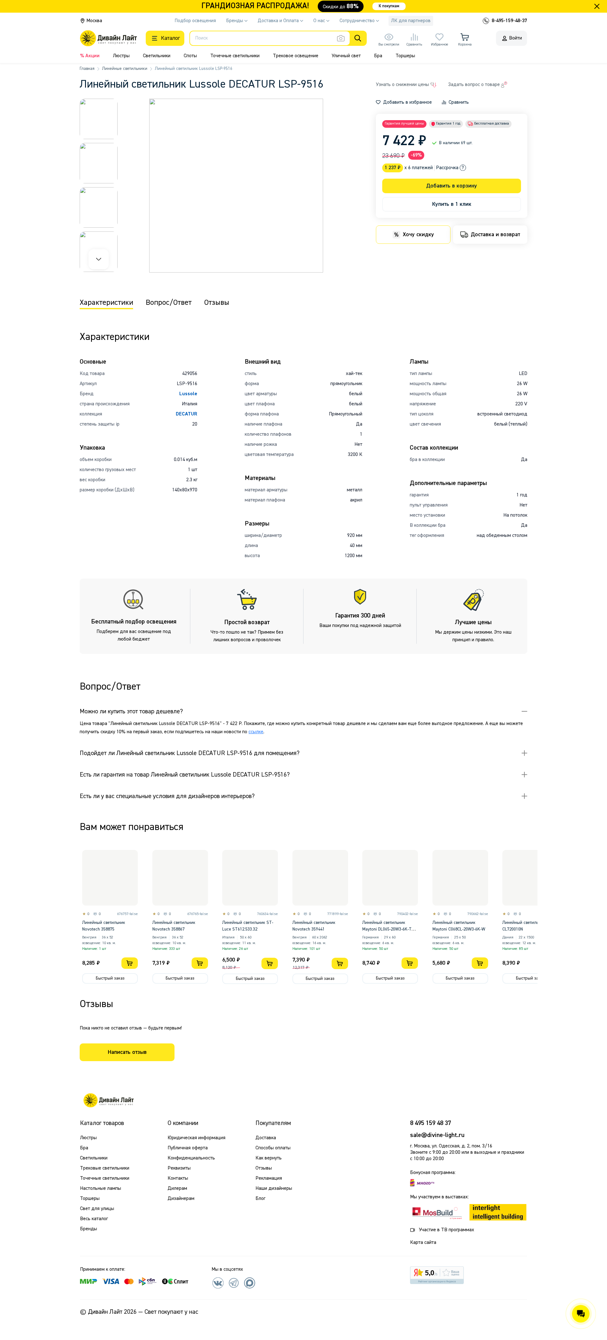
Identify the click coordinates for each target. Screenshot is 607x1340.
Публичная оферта (188, 1148)
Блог (260, 1198)
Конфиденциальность (191, 1158)
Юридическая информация (196, 1137)
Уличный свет (346, 55)
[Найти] (358, 38)
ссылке (255, 732)
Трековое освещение (295, 55)
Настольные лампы (100, 1188)
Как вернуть (268, 1158)
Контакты (178, 1178)
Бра (378, 55)
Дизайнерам (181, 1198)
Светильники (156, 55)
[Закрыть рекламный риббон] (597, 6)
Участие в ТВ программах (446, 1229)
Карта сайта (423, 1242)
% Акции (90, 55)
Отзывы (263, 1168)
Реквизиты (179, 1168)
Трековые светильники (104, 1168)
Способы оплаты (273, 1148)
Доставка (265, 1137)
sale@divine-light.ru (437, 1135)
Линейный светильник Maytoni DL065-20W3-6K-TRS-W (390, 929)
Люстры (121, 55)
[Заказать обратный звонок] (486, 21)
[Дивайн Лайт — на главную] (108, 1100)
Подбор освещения (195, 20)
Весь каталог (94, 1218)
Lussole (188, 393)
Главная (87, 68)
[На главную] (108, 38)
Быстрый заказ (110, 978)
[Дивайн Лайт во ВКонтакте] (218, 1282)
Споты (190, 55)
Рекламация (268, 1178)
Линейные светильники (124, 68)
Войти (515, 38)
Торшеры (405, 55)
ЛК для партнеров (411, 20)
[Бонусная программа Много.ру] (422, 1182)
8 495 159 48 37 (430, 1123)
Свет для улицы (97, 1208)
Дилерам (177, 1188)
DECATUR (186, 414)
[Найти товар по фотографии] (341, 38)
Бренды (88, 1229)
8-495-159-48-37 (509, 20)
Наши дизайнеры (273, 1188)
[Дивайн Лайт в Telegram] (233, 1282)
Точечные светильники (235, 55)
